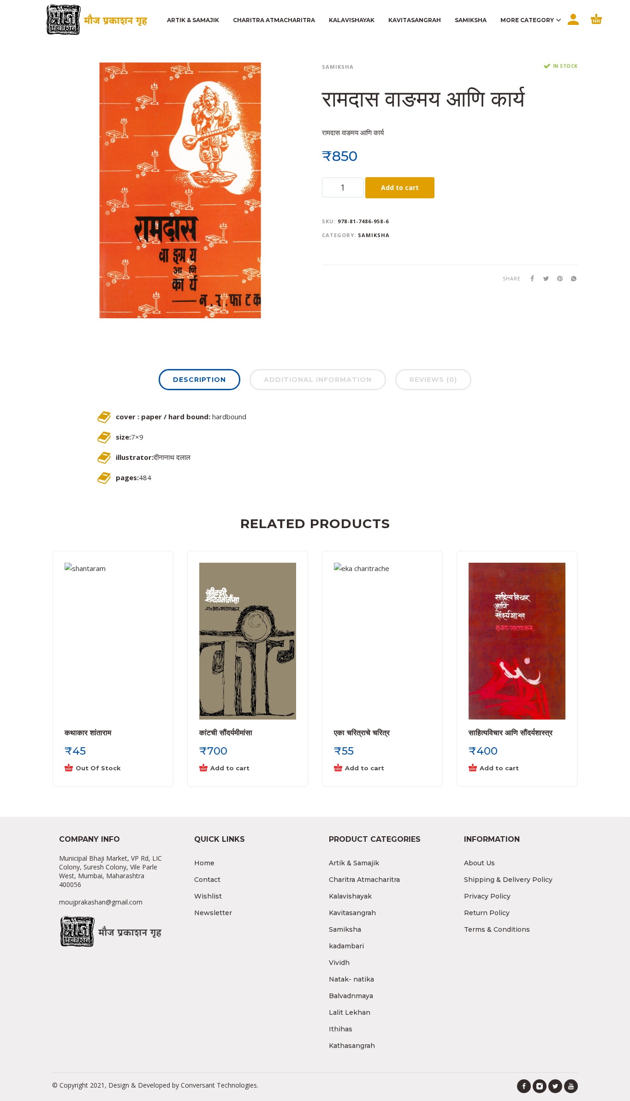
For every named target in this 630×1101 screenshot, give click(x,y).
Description (199, 379)
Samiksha (338, 66)
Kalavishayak (350, 896)
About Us (479, 863)
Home (204, 863)
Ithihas (340, 1029)
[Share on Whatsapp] (571, 277)
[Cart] (596, 27)
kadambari (346, 946)
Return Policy (487, 913)
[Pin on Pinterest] (557, 277)
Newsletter (213, 913)
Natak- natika (351, 979)
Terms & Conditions (497, 929)
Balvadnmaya (351, 996)
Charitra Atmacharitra (364, 879)
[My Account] (572, 27)
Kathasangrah (352, 1045)
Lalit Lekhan (349, 1012)
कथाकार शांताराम (88, 732)
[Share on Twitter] (543, 277)
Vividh (339, 962)
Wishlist (208, 896)
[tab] (199, 381)
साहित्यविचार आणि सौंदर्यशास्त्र (511, 732)
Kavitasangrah (352, 913)
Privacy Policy (487, 896)
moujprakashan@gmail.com (101, 902)
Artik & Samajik (354, 863)
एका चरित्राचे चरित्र (362, 732)
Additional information (318, 379)
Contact (207, 879)
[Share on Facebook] (529, 277)
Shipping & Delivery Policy (508, 879)
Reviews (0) (433, 379)
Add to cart (400, 187)
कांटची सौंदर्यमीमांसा (225, 732)
